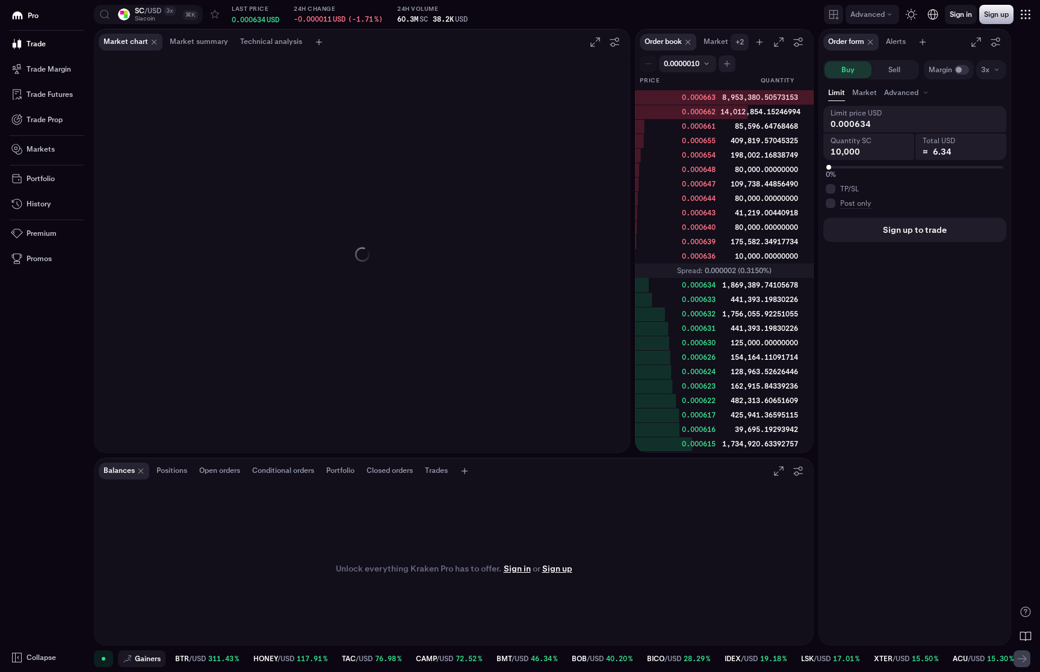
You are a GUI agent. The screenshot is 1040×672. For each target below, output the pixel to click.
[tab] (907, 92)
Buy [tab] (848, 70)
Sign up (557, 568)
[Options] (614, 42)
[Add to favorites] (215, 14)
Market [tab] (864, 92)
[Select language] (932, 14)
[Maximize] (595, 42)
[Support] (1025, 611)
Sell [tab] (894, 70)
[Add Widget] (833, 14)
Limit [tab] (836, 92)
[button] (148, 14)
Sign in (517, 568)
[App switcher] (1025, 14)
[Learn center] (1025, 636)
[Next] (1022, 658)
